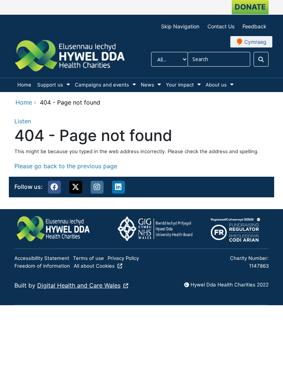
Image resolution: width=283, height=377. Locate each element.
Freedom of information (42, 266)
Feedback (254, 26)
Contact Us (220, 26)
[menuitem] (68, 84)
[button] (54, 187)
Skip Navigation (180, 26)
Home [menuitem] (24, 85)
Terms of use (88, 258)
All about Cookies (94, 266)
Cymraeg (255, 42)
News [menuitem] (147, 85)
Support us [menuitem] (50, 85)
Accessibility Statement (41, 258)
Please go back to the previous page (65, 166)
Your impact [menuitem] (180, 85)
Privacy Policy (123, 258)
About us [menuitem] (216, 85)
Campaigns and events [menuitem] (102, 85)
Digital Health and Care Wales (78, 285)
